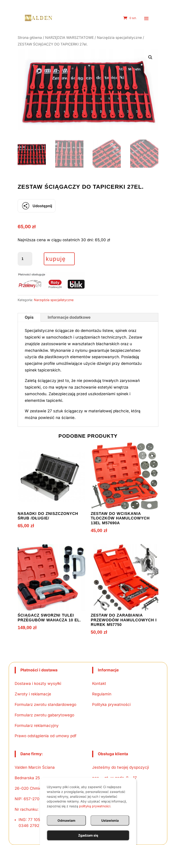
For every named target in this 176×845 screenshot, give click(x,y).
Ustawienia (110, 820)
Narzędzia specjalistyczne (119, 37)
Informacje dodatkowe (69, 317)
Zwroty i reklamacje (33, 694)
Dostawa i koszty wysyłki (38, 683)
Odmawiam (66, 820)
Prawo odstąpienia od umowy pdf (45, 736)
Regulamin (101, 694)
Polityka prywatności (111, 704)
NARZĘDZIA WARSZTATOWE (69, 37)
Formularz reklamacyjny (37, 725)
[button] (146, 18)
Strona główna (30, 37)
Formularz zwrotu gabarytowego (44, 715)
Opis (29, 317)
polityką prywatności (94, 806)
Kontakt (99, 683)
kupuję (56, 259)
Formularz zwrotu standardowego (45, 704)
